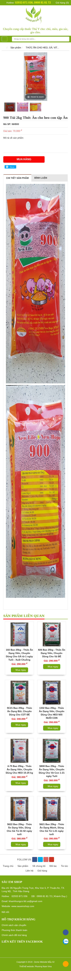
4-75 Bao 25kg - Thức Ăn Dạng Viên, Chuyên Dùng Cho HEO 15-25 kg (19, 769)
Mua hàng (24, 159)
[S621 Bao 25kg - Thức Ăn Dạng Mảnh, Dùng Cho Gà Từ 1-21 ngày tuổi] (51, 809)
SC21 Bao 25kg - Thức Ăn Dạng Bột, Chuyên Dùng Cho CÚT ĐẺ (19, 711)
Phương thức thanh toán (14, 930)
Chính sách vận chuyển (14, 925)
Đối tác (53, 866)
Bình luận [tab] (40, 177)
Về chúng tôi (39, 866)
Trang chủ (8, 866)
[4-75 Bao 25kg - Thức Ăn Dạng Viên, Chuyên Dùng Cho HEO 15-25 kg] (19, 751)
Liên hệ (30, 870)
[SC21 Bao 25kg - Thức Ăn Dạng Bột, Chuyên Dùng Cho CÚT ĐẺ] (19, 692)
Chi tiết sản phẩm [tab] (17, 178)
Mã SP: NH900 (11, 124)
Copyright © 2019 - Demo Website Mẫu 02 (35, 962)
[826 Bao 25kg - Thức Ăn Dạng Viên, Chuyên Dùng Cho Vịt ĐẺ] (51, 634)
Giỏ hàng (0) (62, 2)
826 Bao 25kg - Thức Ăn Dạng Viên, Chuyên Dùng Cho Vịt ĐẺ (51, 653)
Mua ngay (20, 670)
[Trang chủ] (3, 47)
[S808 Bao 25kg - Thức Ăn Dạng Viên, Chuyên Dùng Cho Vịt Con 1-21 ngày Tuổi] (51, 751)
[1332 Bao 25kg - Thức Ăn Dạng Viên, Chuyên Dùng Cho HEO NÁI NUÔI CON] (51, 692)
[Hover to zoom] (35, 76)
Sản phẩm (15, 47)
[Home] (35, 14)
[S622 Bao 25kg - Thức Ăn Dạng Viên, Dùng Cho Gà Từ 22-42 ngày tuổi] (19, 809)
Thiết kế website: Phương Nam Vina (35, 966)
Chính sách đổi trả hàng (14, 935)
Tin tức (64, 866)
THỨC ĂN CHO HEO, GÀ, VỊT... (42, 47)
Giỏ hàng (42, 870)
